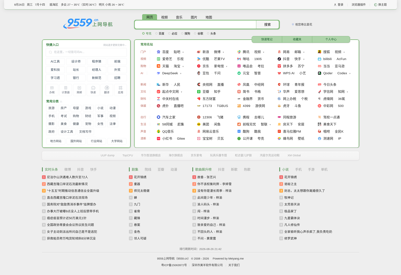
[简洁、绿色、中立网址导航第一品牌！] (88, 23)
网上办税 (289, 99)
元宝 (246, 73)
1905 (258, 59)
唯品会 (248, 66)
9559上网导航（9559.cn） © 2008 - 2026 (183, 258)
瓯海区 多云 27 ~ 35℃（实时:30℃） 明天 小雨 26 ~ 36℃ (87, 4)
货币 (261, 99)
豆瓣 (206, 91)
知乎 (217, 91)
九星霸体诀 (292, 218)
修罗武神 (290, 238)
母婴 (76, 108)
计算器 (66, 92)
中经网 (259, 84)
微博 (217, 52)
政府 (51, 131)
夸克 (261, 138)
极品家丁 (290, 211)
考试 (64, 116)
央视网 (207, 84)
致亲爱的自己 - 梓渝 (211, 225)
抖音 (286, 59)
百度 (165, 52)
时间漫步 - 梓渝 (208, 218)
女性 (100, 124)
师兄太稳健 (141, 190)
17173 (207, 106)
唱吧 (326, 131)
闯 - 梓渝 (203, 211)
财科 (143, 98)
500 (341, 106)
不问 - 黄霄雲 (206, 238)
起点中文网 (170, 91)
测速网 (328, 138)
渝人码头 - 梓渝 (208, 204)
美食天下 (329, 124)
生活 (143, 124)
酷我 (257, 131)
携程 (246, 117)
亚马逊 (340, 66)
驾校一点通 (331, 117)
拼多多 (288, 66)
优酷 (206, 59)
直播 (220, 84)
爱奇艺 (167, 59)
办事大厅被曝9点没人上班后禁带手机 (73, 211)
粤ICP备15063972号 (174, 265)
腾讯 (246, 52)
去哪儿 (259, 117)
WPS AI (288, 73)
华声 (286, 91)
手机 (51, 116)
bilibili (327, 59)
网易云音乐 (211, 131)
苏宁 (301, 66)
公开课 (248, 138)
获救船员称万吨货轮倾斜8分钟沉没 (71, 238)
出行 (143, 117)
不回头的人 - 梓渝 (209, 231)
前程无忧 (249, 124)
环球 (286, 84)
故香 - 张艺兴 (206, 177)
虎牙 (286, 106)
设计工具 (67, 131)
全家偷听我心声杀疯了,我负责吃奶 (308, 231)
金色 (137, 231)
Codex (342, 73)
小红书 (167, 138)
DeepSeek (170, 73)
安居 (301, 124)
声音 (143, 131)
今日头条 (329, 84)
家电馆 (219, 66)
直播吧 (179, 106)
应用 (120, 92)
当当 (326, 66)
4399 (246, 106)
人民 (177, 84)
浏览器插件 (359, 4)
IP (339, 138)
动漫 (112, 108)
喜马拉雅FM (292, 131)
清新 (143, 138)
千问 (217, 73)
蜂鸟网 (288, 138)
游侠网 (260, 106)
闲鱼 (217, 124)
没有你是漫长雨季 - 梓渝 (214, 190)
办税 (52, 92)
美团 (206, 124)
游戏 (88, 108)
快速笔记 (267, 39)
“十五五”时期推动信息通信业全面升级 (73, 190)
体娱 (143, 105)
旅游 (51, 108)
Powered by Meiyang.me (228, 258)
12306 (207, 117)
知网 (341, 91)
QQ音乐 (168, 131)
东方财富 (209, 99)
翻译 (106, 92)
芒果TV (219, 59)
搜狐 (326, 52)
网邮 (79, 92)
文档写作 (85, 131)
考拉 (261, 66)
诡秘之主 (290, 184)
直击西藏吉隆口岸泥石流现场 (67, 197)
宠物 (88, 124)
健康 (76, 124)
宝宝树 (207, 138)
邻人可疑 (140, 238)
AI (142, 73)
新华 (165, 84)
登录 (340, 4)
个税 (304, 99)
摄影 (51, 124)
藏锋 (137, 218)
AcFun (341, 59)
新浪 (206, 52)
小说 (100, 108)
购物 (76, 116)
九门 (137, 204)
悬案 (137, 225)
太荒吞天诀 (292, 204)
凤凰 (246, 84)
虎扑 (165, 106)
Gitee (181, 138)
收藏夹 (297, 39)
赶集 (180, 124)
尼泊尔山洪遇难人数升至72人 (67, 177)
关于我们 (234, 265)
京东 (206, 66)
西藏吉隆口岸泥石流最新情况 (67, 184)
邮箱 (297, 52)
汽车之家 (168, 117)
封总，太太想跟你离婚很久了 (304, 190)
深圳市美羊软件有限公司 (207, 265)
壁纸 (301, 138)
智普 (257, 73)
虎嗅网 (328, 99)
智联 (264, 124)
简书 (246, 91)
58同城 (167, 124)
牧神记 (289, 197)
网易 (286, 52)
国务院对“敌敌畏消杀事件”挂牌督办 (71, 204)
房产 (64, 108)
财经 (88, 116)
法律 (112, 124)
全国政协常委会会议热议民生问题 (70, 225)
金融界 (248, 99)
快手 (297, 59)
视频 (112, 116)
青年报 (299, 84)
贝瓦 (220, 138)
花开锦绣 (140, 177)
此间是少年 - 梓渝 (209, 197)
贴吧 (177, 52)
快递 (93, 92)
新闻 (143, 84)
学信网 (328, 91)
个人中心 (331, 39)
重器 (137, 184)
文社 (143, 91)
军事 (100, 116)
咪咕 (246, 59)
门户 (143, 51)
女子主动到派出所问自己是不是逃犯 (72, 231)
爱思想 (299, 91)
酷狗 (246, 131)
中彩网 (328, 106)
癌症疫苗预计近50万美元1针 (66, 218)
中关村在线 (170, 99)
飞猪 (220, 117)
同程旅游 (289, 117)
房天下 (288, 124)
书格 (257, 91)
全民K (339, 131)
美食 (64, 124)
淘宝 (177, 66)
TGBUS (222, 106)
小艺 (302, 73)
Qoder (328, 73)
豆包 (206, 73)
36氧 (341, 99)
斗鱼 (297, 106)
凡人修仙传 (292, 225)
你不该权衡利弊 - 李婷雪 (214, 184)
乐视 (180, 59)
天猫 (165, 66)
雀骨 (137, 211)
